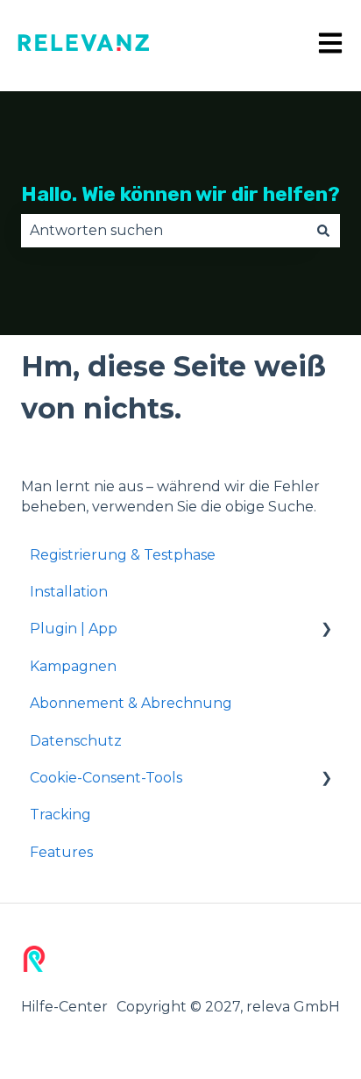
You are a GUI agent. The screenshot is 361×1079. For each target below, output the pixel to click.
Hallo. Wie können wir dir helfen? (180, 194)
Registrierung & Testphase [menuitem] (123, 555)
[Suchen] (323, 230)
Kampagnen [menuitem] (73, 666)
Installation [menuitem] (69, 591)
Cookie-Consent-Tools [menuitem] (106, 777)
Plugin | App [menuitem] (73, 628)
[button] (326, 630)
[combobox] (164, 230)
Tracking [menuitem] (60, 814)
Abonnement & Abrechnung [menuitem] (131, 703)
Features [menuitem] (61, 852)
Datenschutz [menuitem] (76, 740)
